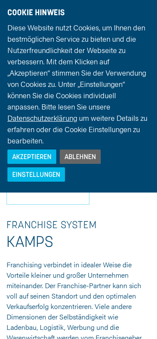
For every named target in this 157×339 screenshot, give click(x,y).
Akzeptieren (31, 156)
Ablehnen (80, 156)
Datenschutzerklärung (42, 118)
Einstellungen (36, 174)
